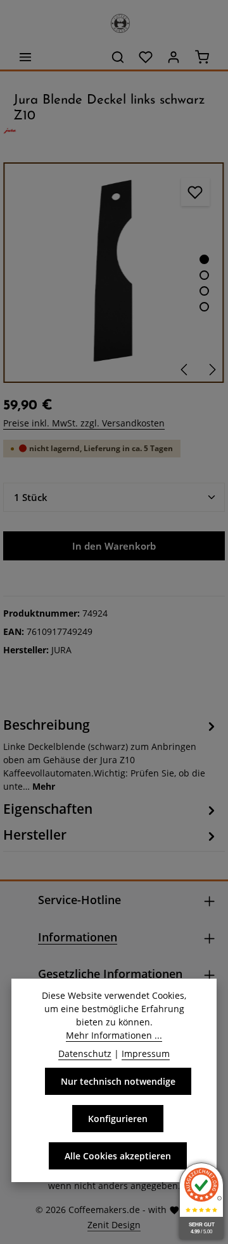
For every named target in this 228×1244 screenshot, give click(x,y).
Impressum (146, 1054)
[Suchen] (117, 56)
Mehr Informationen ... (114, 1035)
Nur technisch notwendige (118, 1081)
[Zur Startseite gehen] (114, 20)
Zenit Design (114, 1225)
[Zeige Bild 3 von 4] (204, 291)
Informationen (77, 937)
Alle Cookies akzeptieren (118, 1156)
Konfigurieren (118, 1119)
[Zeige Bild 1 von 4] (204, 259)
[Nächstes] (211, 369)
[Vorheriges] (185, 369)
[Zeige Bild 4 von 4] (204, 306)
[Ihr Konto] (173, 56)
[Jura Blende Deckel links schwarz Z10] (113, 272)
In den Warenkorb (114, 546)
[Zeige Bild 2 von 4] (204, 275)
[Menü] (25, 56)
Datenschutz (84, 1054)
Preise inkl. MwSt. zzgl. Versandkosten (84, 423)
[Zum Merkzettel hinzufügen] (195, 192)
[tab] (110, 754)
